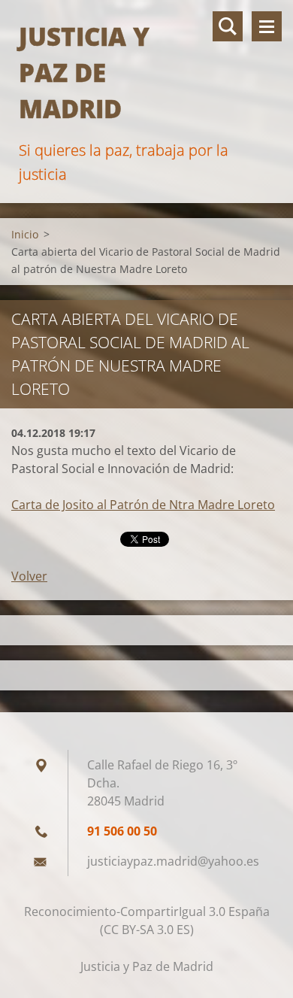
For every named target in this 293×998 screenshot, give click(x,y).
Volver (29, 576)
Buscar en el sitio (228, 26)
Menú (267, 26)
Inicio (24, 234)
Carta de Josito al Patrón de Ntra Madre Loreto (143, 504)
